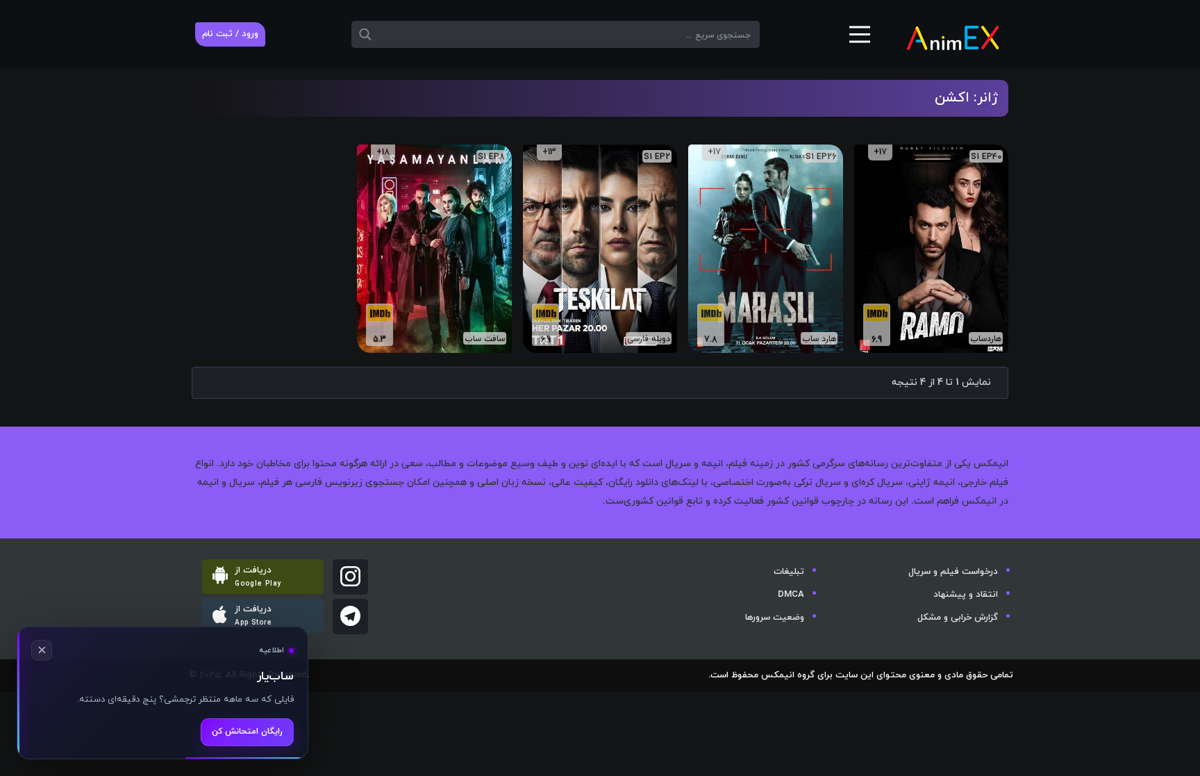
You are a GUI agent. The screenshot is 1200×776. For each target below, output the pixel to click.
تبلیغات (789, 572)
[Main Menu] (859, 39)
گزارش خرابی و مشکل (957, 617)
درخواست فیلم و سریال (953, 572)
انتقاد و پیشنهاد (965, 594)
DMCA (791, 594)
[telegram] (350, 616)
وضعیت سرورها (774, 617)
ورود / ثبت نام (230, 34)
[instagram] (350, 577)
